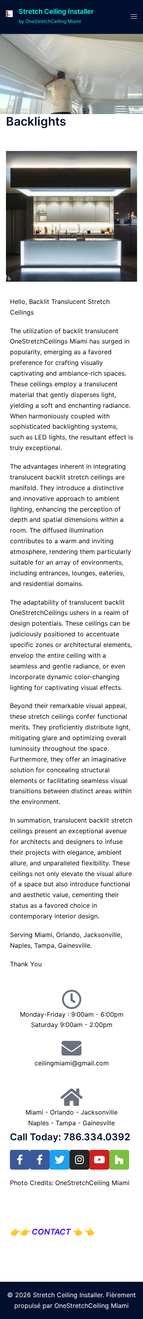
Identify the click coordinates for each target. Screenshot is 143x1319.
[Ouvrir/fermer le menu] (134, 16)
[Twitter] (60, 1160)
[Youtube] (99, 1160)
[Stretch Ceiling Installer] (9, 16)
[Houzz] (119, 1160)
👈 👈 (57, 1232)
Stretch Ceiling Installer (56, 11)
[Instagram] (79, 1160)
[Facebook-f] (20, 1160)
